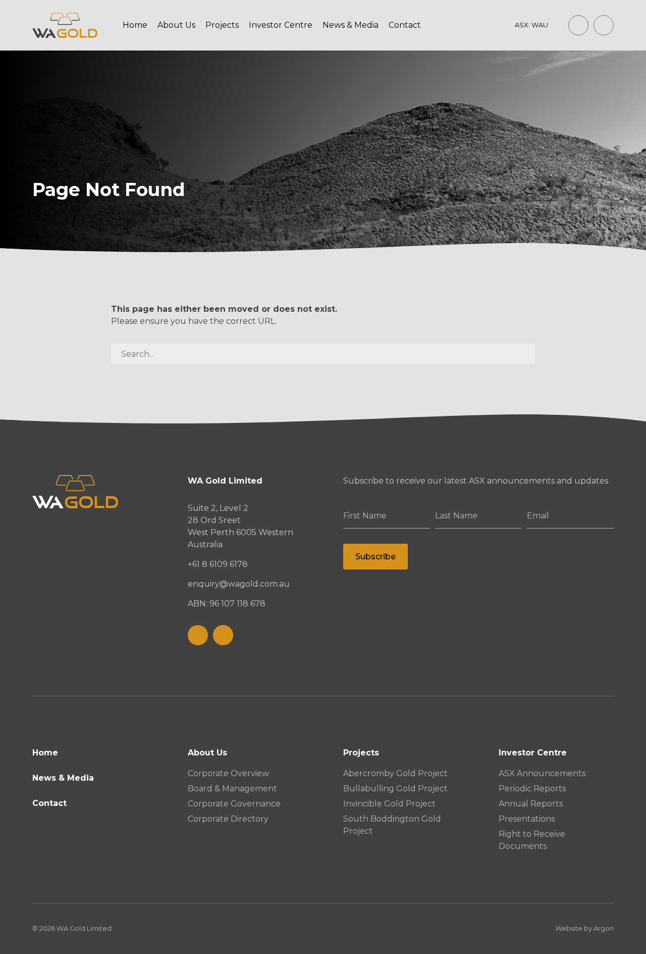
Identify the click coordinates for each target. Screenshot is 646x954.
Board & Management (232, 788)
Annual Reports (531, 803)
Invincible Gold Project (389, 803)
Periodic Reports (532, 788)
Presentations (527, 819)
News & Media (350, 25)
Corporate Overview (228, 773)
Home (135, 25)
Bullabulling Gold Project (395, 788)
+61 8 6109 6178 (218, 564)
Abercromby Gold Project (395, 773)
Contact (405, 25)
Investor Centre (280, 25)
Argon (604, 928)
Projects (222, 25)
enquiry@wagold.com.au (239, 584)
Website (568, 928)
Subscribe (375, 556)
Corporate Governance (234, 803)
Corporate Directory (228, 819)
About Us (176, 25)
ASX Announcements (542, 773)
